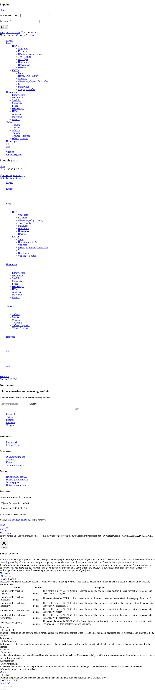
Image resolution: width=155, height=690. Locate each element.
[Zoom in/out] (10, 686)
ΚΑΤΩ (15, 70)
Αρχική (9, 40)
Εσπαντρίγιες (18, 95)
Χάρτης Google (13, 445)
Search (33, 404)
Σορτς (21, 73)
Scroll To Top (6, 683)
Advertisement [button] (7, 660)
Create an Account (25, 35)
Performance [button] (6, 638)
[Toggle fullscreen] (7, 686)
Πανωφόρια (24, 65)
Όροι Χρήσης (12, 482)
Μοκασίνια (17, 97)
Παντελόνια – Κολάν (28, 76)
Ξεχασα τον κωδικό (15, 465)
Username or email (10, 15)
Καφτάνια (22, 51)
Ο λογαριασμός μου (15, 457)
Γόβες (15, 105)
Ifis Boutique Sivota (17, 519)
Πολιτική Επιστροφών (17, 479)
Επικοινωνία (12, 442)
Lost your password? (10, 32)
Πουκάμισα (23, 62)
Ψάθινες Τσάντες (20, 138)
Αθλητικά (16, 114)
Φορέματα (23, 48)
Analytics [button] (4, 649)
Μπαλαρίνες (18, 103)
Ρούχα (9, 43)
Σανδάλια (16, 100)
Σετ (19, 84)
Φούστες (22, 78)
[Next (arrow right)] (4, 689)
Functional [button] (5, 627)
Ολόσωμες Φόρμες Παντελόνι (33, 81)
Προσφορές (11, 141)
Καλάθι (9, 462)
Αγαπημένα (11, 459)
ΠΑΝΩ (15, 46)
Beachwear (23, 86)
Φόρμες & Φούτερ (27, 89)
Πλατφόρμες (18, 108)
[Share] (4, 686)
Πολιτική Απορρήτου (16, 485)
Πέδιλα (15, 111)
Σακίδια (16, 127)
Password (5, 21)
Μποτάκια (17, 116)
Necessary (8, 576)
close (2, 10)
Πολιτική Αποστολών (16, 477)
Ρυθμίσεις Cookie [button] (111, 535)
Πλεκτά (22, 67)
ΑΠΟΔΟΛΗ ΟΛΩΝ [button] (132, 535)
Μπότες (16, 119)
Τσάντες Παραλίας (21, 135)
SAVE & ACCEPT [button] (9, 680)
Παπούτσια (11, 92)
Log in (4, 27)
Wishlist (10, 152)
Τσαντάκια (17, 133)
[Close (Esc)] (1, 686)
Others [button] (3, 672)
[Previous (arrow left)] (1, 689)
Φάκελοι (16, 130)
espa (8, 146)
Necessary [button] (5, 573)
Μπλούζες (23, 59)
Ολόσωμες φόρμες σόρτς (30, 54)
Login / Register (13, 154)
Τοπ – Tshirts (24, 56)
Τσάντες (10, 122)
